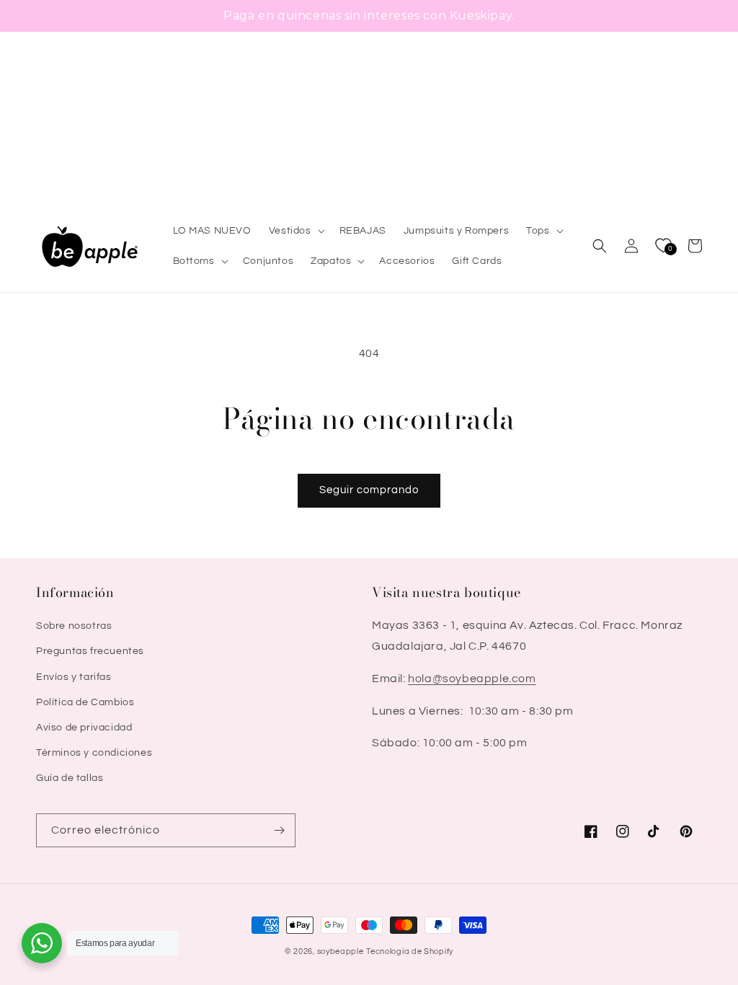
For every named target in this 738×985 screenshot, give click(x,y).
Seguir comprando (369, 490)
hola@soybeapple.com (471, 678)
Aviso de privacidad (84, 728)
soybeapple (340, 951)
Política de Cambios (85, 702)
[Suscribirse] (279, 830)
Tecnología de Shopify (409, 951)
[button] (295, 231)
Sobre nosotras (74, 626)
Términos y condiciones (94, 753)
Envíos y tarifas (74, 677)
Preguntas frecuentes (90, 651)
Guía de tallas (69, 778)
